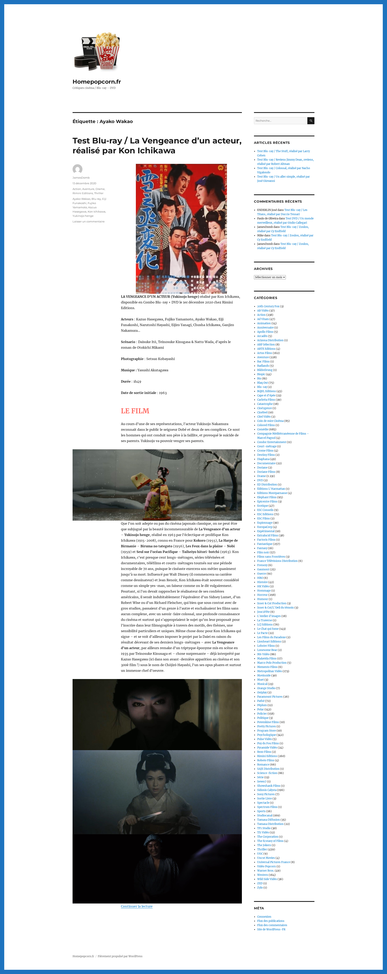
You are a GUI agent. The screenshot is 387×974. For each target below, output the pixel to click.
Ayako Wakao (81, 198)
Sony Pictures (266, 794)
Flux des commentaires (272, 925)
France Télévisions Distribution (277, 561)
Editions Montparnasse (272, 493)
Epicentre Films (267, 501)
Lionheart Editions (269, 641)
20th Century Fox (268, 306)
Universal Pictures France (273, 862)
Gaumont (263, 569)
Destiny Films (266, 455)
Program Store (266, 730)
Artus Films (264, 353)
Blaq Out (262, 382)
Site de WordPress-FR (271, 929)
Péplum (262, 705)
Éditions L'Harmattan (271, 489)
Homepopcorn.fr (97, 81)
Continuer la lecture (137, 906)
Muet (260, 679)
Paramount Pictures (270, 696)
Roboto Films (265, 760)
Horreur (262, 595)
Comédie (262, 429)
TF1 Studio (264, 828)
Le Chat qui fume (268, 629)
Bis (259, 378)
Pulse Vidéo (264, 739)
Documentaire (266, 463)
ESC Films (263, 518)
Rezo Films (264, 752)
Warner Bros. (265, 870)
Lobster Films (266, 646)
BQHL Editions (266, 391)
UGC (260, 853)
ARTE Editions (266, 349)
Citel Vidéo (264, 416)
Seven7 (261, 781)
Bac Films (263, 361)
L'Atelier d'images (269, 616)
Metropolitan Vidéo (269, 671)
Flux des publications (270, 921)
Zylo (260, 887)
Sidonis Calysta (267, 790)
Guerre (261, 573)
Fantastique (264, 544)
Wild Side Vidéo (267, 879)
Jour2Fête (263, 612)
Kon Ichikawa (96, 211)
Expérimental (266, 531)
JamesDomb (81, 177)
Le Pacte (262, 633)
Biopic (261, 374)
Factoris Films (266, 539)
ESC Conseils (265, 510)
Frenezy (262, 565)
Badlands (263, 365)
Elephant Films (267, 497)
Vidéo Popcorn (266, 866)
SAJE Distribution (268, 769)
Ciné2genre (264, 408)
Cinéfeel (262, 412)
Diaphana (263, 459)
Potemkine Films (268, 722)
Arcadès (262, 336)
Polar (260, 709)
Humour (262, 599)
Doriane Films (266, 472)
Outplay (262, 692)
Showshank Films (268, 786)
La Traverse (264, 620)
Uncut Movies (266, 858)
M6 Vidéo (263, 654)
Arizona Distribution (270, 340)
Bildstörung (265, 370)
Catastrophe (265, 404)
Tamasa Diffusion (268, 819)
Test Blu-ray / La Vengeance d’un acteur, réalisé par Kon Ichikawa (157, 145)
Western (262, 875)
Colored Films (266, 425)
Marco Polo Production (272, 662)
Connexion (264, 916)
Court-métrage (267, 446)
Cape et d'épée (266, 395)
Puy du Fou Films (268, 743)
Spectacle (263, 802)
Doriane (262, 467)
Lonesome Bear (267, 650)
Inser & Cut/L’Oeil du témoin (275, 607)
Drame (100, 189)
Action (77, 189)
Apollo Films (265, 332)
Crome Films (265, 450)
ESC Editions (265, 514)
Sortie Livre (264, 798)
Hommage (264, 590)
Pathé (260, 701)
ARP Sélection (266, 344)
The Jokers (264, 845)
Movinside (264, 675)
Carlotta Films (266, 399)
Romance (263, 764)
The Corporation (267, 836)
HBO (260, 578)
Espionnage (264, 522)
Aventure (88, 189)
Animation (264, 323)
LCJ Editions (265, 624)
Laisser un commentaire (89, 221)
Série (260, 777)
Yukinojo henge (83, 215)
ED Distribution (267, 484)
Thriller (98, 193)
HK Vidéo (263, 586)
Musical (262, 684)
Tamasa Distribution (270, 824)
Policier (262, 713)
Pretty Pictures (266, 726)
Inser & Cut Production (271, 603)
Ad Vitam (263, 319)
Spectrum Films (267, 807)
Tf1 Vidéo (263, 832)
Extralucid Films (267, 535)
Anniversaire (265, 327)
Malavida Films (267, 658)
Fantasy (262, 548)
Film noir (263, 552)
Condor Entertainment (271, 442)
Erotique (262, 506)
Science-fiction (267, 773)
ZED (260, 883)
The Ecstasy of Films (270, 841)
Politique (262, 718)
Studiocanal (264, 815)
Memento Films (267, 667)
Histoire (262, 582)
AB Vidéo (263, 310)
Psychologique (266, 735)
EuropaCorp (264, 527)
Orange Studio (266, 688)
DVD (260, 480)
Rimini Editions (83, 193)
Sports (261, 811)
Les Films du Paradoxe (271, 637)
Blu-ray (96, 198)
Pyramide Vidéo (267, 747)
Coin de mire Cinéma (270, 421)
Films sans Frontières (271, 556)
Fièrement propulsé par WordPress (120, 956)
